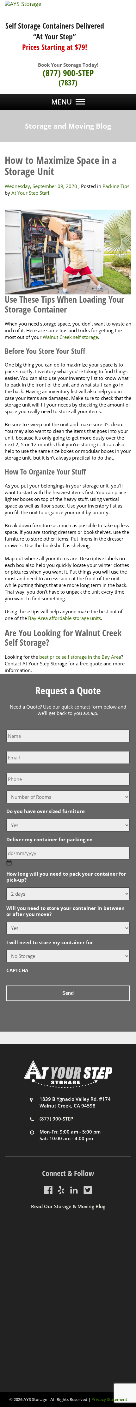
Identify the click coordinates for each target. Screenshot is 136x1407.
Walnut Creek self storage (70, 337)
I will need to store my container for (49, 942)
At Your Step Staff (30, 193)
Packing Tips (115, 186)
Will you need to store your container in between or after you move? (65, 911)
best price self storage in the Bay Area (80, 657)
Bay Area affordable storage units (64, 618)
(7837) (68, 82)
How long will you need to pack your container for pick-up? (66, 877)
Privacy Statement (109, 1399)
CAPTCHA (17, 970)
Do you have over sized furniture (45, 811)
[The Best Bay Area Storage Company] (68, 4)
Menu (61, 101)
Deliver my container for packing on (49, 840)
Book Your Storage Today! (68, 65)
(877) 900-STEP (68, 73)
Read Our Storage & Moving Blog (68, 1206)
